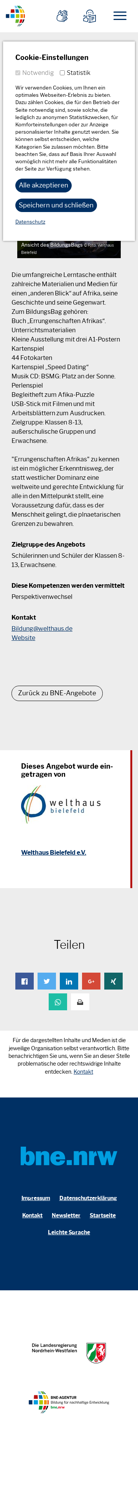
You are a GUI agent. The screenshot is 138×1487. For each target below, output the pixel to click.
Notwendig (38, 72)
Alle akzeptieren (43, 185)
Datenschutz (30, 222)
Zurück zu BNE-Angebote (57, 693)
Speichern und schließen (56, 205)
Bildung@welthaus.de (42, 628)
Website (23, 638)
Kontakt (83, 1072)
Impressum (35, 1198)
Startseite (103, 1215)
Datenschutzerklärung (88, 1198)
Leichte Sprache (69, 1232)
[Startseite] (15, 14)
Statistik (78, 72)
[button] (24, 981)
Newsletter (66, 1215)
